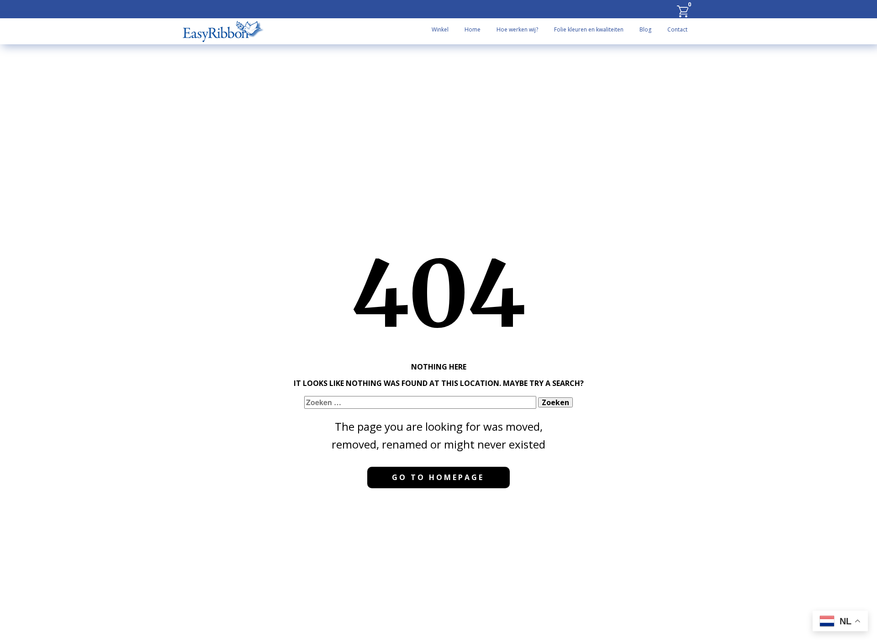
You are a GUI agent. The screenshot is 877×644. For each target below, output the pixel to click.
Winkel (440, 29)
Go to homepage (438, 477)
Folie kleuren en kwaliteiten (588, 29)
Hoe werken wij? (517, 29)
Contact (677, 29)
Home (473, 29)
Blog (645, 29)
